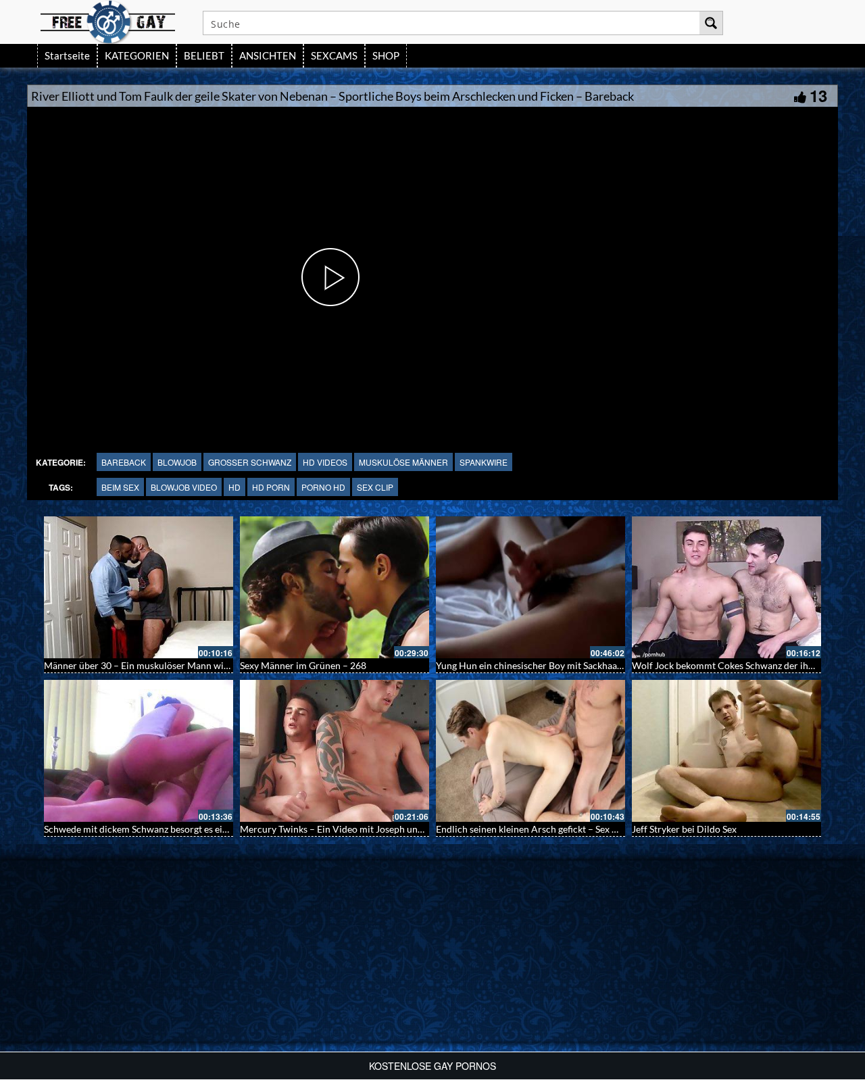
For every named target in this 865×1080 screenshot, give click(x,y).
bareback (123, 462)
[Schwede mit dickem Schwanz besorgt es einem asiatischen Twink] (138, 751)
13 (818, 95)
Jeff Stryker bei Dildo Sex (684, 829)
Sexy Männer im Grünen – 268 (303, 665)
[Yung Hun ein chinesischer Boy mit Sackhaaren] (530, 587)
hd (234, 487)
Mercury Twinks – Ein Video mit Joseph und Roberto (350, 829)
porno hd (323, 487)
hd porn (271, 487)
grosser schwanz (249, 462)
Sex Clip (375, 487)
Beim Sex (120, 487)
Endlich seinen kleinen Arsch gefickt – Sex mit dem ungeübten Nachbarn (586, 829)
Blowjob (177, 462)
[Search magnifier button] (710, 22)
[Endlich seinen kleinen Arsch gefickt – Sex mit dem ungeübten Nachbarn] (530, 751)
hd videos (325, 462)
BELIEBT (204, 55)
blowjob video (184, 487)
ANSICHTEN (267, 55)
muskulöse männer (403, 462)
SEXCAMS (334, 55)
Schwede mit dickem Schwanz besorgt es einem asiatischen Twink (180, 829)
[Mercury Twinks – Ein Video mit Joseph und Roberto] (334, 751)
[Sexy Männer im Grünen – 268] (334, 587)
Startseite (67, 55)
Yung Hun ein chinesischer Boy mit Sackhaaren (533, 665)
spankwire (484, 462)
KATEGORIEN (137, 55)
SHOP (385, 55)
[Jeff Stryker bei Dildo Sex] (726, 751)
